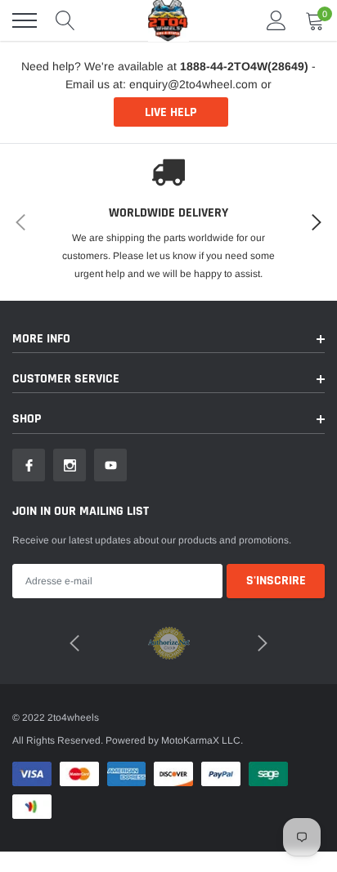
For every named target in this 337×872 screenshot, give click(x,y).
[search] (65, 20)
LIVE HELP (170, 112)
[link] (28, 465)
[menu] (24, 20)
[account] (276, 20)
